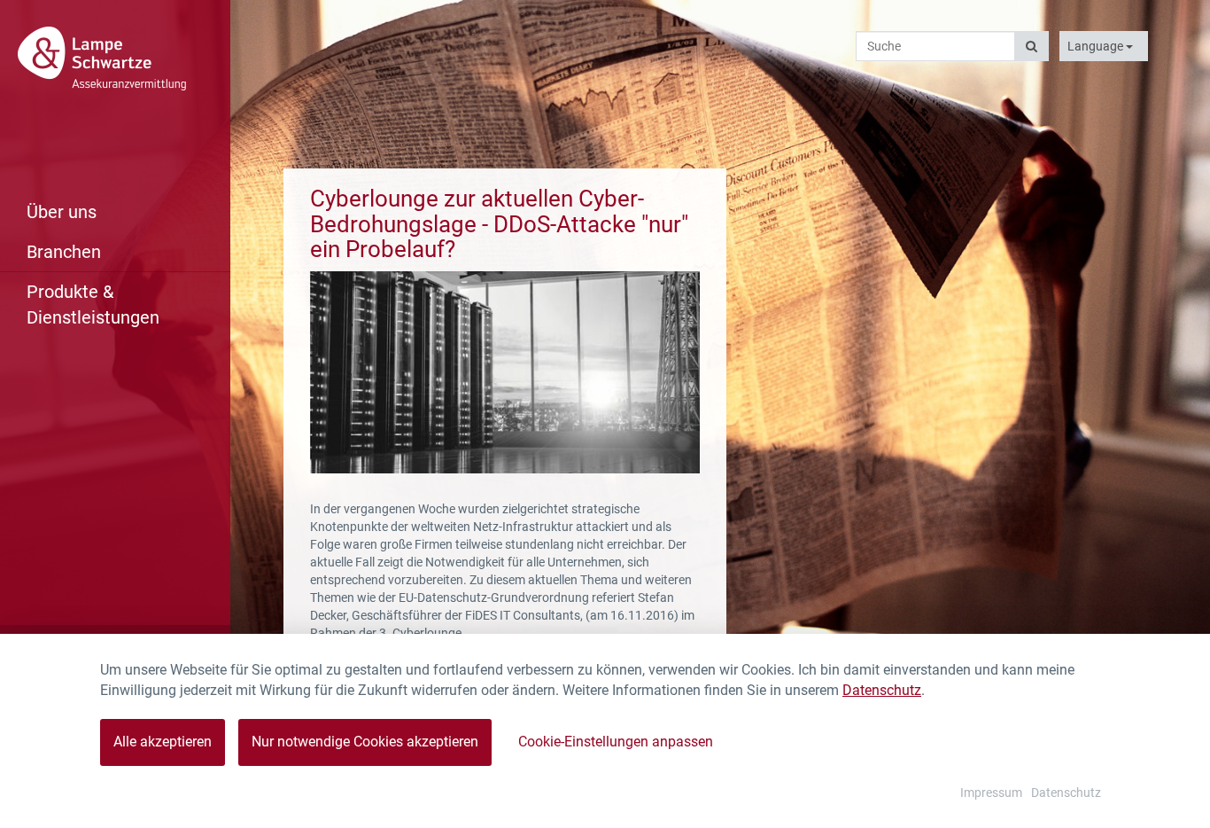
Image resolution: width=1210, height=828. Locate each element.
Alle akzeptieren (162, 741)
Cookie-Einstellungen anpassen (615, 741)
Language (1096, 46)
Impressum (991, 792)
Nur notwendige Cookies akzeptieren (365, 741)
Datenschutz (881, 690)
